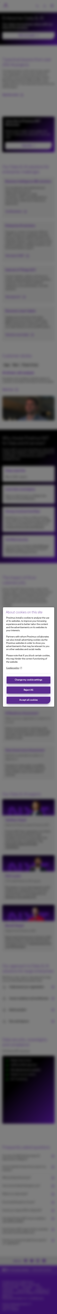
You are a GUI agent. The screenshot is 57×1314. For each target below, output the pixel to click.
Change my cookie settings (28, 680)
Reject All (28, 690)
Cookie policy (12, 668)
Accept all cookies (28, 700)
